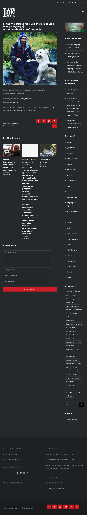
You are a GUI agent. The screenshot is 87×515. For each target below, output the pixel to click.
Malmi (79, 342)
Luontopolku (71, 217)
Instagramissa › (26, 99)
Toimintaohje (71, 266)
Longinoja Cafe (72, 197)
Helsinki (74, 313)
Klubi (68, 186)
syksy (68, 374)
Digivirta (34, 107)
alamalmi (69, 292)
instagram (51, 107)
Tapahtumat (71, 261)
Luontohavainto (72, 211)
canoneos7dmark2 (72, 306)
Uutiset (69, 272)
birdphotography (71, 299)
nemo (21, 110)
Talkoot (69, 255)
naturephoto (70, 356)
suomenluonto (71, 371)
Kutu (68, 191)
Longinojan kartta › (10, 454)
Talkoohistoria (72, 250)
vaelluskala (70, 382)
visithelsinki (70, 392)
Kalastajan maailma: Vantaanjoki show (60, 460)
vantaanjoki (70, 385)
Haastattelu (71, 169)
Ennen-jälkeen (72, 158)
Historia (69, 175)
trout (67, 378)
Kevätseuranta (72, 180)
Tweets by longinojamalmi (54, 489)
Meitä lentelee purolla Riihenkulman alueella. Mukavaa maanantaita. (47, 164)
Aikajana (69, 142)
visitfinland (70, 389)
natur (78, 349)
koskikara (69, 324)
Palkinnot (70, 222)
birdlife (74, 295)
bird (67, 295)
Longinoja (12, 107)
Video (69, 277)
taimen (75, 374)
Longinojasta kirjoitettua (71, 204)
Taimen (69, 244)
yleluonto (69, 396)
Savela (74, 367)
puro (79, 364)
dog (46, 107)
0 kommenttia (32, 110)
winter (79, 392)
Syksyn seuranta (72, 239)
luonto (68, 335)
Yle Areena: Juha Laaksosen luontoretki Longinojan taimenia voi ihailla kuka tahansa (64, 467)
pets (25, 110)
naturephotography (72, 360)
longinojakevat (71, 328)
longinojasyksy (71, 331)
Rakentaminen (72, 233)
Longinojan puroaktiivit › (11, 459)
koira (4, 110)
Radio (69, 228)
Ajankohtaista (71, 147)
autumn (77, 292)
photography (70, 364)
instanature (70, 320)
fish (67, 313)
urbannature (76, 378)
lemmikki (9, 110)
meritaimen (70, 346)
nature (68, 353)
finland (68, 310)
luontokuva (77, 335)
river (67, 367)
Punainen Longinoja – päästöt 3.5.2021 (60, 454)
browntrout (70, 302)
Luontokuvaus (71, 338)
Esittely (69, 164)
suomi (81, 371)
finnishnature (78, 310)
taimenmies (14, 102)
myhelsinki (69, 349)
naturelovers (78, 353)
